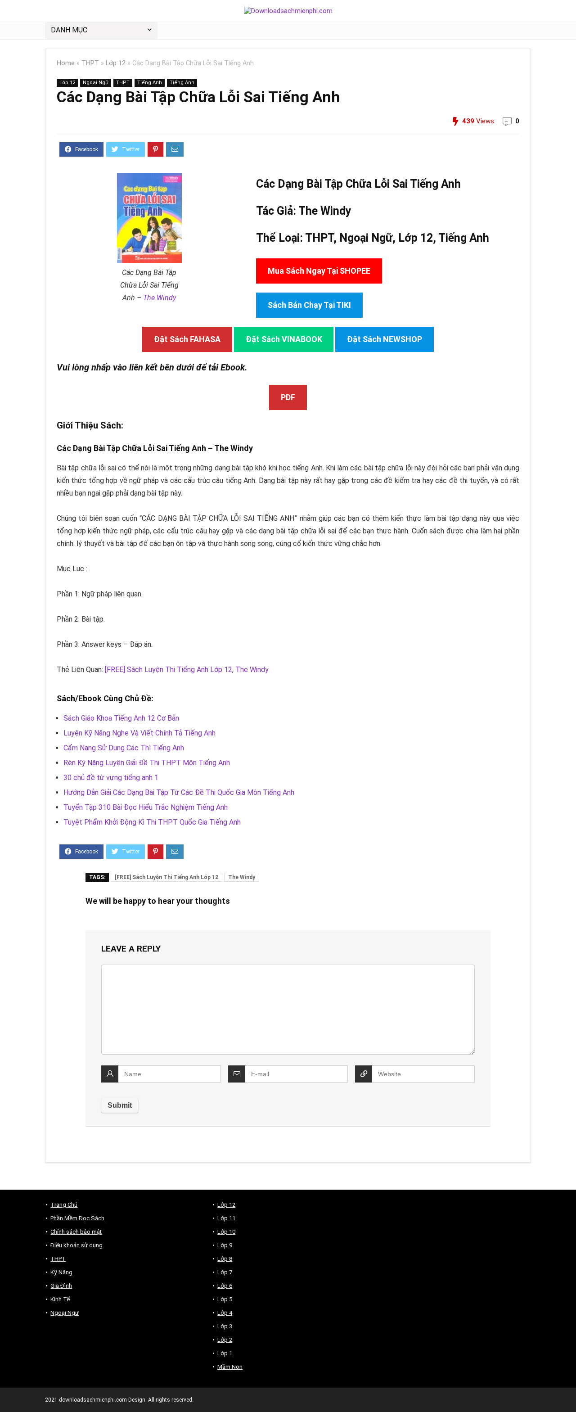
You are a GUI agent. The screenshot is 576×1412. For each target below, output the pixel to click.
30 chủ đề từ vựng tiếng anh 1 (110, 777)
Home (66, 63)
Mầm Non (230, 1366)
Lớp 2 (224, 1339)
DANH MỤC (69, 30)
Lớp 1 (224, 1353)
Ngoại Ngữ (95, 83)
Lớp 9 (224, 1245)
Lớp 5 (224, 1299)
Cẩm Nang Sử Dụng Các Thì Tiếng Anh (123, 748)
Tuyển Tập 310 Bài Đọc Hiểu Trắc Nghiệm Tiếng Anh (145, 807)
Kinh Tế (60, 1299)
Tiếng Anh (149, 83)
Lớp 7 (224, 1272)
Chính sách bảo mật (76, 1231)
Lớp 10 (226, 1231)
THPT (90, 63)
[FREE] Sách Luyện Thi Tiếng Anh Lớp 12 (168, 669)
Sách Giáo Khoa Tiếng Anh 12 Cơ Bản (121, 718)
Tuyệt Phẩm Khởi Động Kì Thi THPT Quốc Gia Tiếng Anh (152, 822)
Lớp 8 (224, 1258)
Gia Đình (61, 1285)
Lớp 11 (226, 1218)
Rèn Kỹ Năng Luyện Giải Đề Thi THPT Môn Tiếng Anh (146, 762)
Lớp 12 (116, 63)
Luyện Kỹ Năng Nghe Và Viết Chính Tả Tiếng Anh (139, 733)
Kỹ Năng (61, 1272)
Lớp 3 (224, 1326)
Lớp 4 (224, 1312)
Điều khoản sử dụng (76, 1245)
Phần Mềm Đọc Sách (77, 1218)
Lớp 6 (224, 1285)
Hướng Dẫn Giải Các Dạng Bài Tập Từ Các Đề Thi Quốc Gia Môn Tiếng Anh (178, 792)
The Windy (159, 297)
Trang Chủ (63, 1204)
